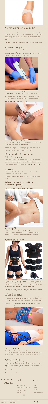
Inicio (35, 384)
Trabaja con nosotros (38, 392)
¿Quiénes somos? (20, 384)
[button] (24, 395)
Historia (35, 387)
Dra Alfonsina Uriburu (26, 30)
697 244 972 (23, 392)
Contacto (36, 391)
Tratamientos (17, 30)
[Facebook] (37, 401)
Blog (35, 385)
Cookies (18, 389)
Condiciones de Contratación (23, 387)
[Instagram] (34, 401)
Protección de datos (21, 385)
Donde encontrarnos (21, 390)
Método (35, 389)
